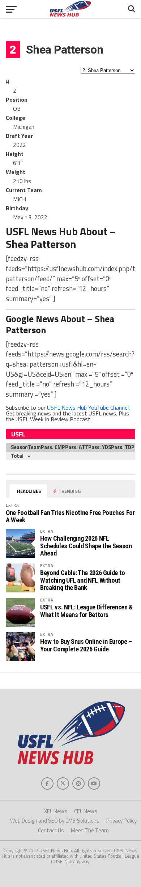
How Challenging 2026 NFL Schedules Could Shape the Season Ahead (86, 546)
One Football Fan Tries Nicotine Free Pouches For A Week (70, 516)
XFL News (55, 811)
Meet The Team (90, 830)
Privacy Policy (121, 820)
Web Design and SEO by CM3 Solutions (54, 820)
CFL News (85, 811)
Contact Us (51, 830)
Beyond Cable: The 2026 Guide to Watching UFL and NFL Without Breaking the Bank (82, 580)
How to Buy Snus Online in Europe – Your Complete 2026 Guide (86, 645)
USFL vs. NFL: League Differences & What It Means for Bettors (86, 610)
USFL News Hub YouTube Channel (88, 407)
